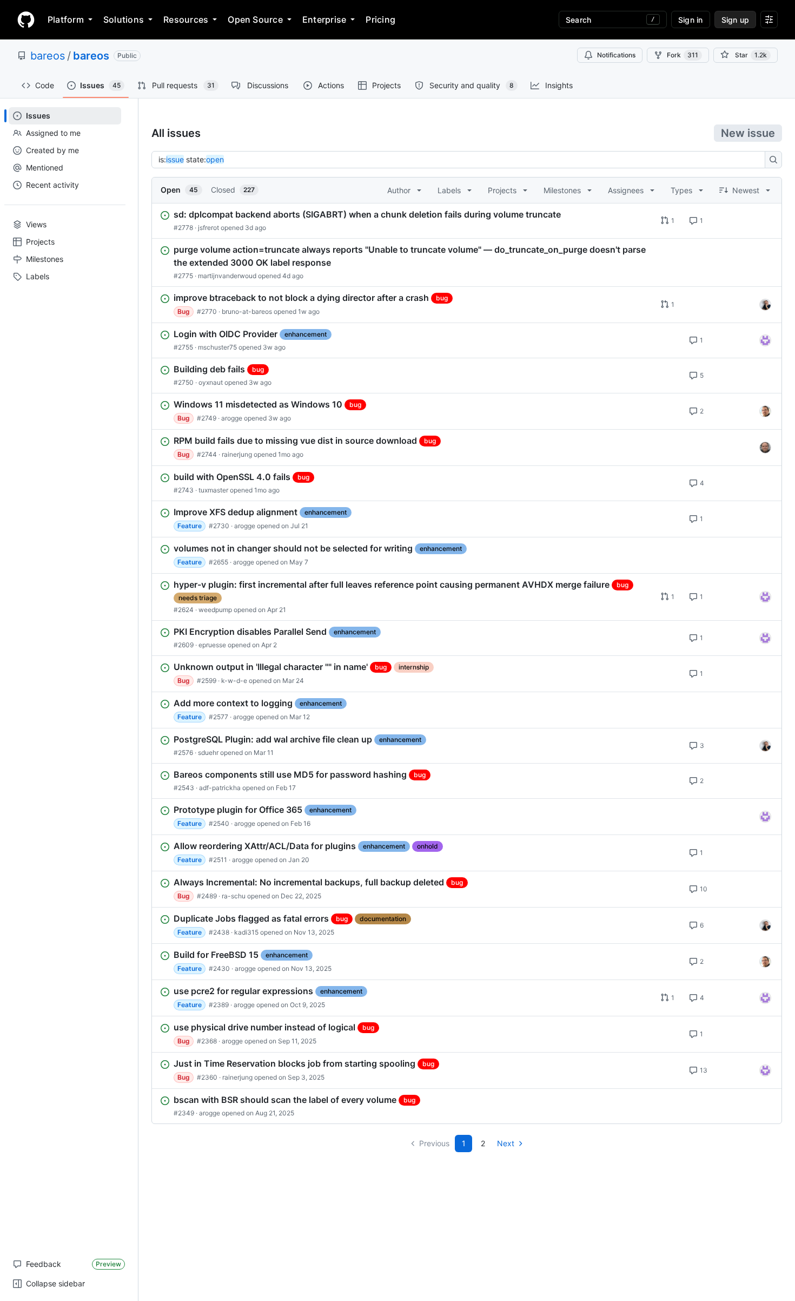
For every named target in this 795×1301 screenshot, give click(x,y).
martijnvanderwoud (227, 276)
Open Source (255, 19)
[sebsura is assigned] (765, 340)
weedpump (215, 610)
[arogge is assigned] (765, 411)
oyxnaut (210, 382)
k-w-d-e (234, 680)
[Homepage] (26, 19)
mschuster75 (217, 347)
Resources (185, 19)
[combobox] (461, 160)
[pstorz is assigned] (765, 447)
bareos (47, 55)
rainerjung (237, 454)
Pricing (380, 19)
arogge (231, 418)
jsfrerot (208, 228)
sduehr (208, 752)
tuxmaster (213, 490)
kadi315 (246, 932)
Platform (66, 19)
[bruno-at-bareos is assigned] (765, 304)
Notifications (616, 55)
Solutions (123, 19)
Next (505, 1143)
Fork (682, 55)
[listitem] (466, 220)
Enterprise (324, 19)
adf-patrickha (220, 788)
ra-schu (234, 896)
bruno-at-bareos (247, 311)
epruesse (212, 645)
